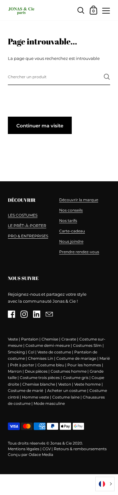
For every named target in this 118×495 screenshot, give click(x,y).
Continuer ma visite (39, 126)
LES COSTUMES (22, 215)
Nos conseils (71, 210)
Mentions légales (23, 448)
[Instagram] (24, 314)
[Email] (49, 314)
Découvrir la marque (78, 199)
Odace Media (41, 454)
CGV (46, 448)
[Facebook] (11, 314)
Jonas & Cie (61, 443)
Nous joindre (71, 241)
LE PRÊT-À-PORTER (27, 225)
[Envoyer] (107, 76)
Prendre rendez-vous (79, 251)
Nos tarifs (68, 220)
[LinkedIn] (36, 314)
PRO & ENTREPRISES (28, 236)
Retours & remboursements (80, 448)
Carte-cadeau (72, 231)
